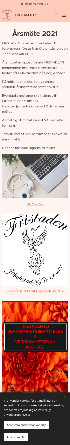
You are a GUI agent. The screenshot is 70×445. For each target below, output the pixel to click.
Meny (64, 15)
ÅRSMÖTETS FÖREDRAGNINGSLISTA (35, 291)
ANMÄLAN (35, 204)
